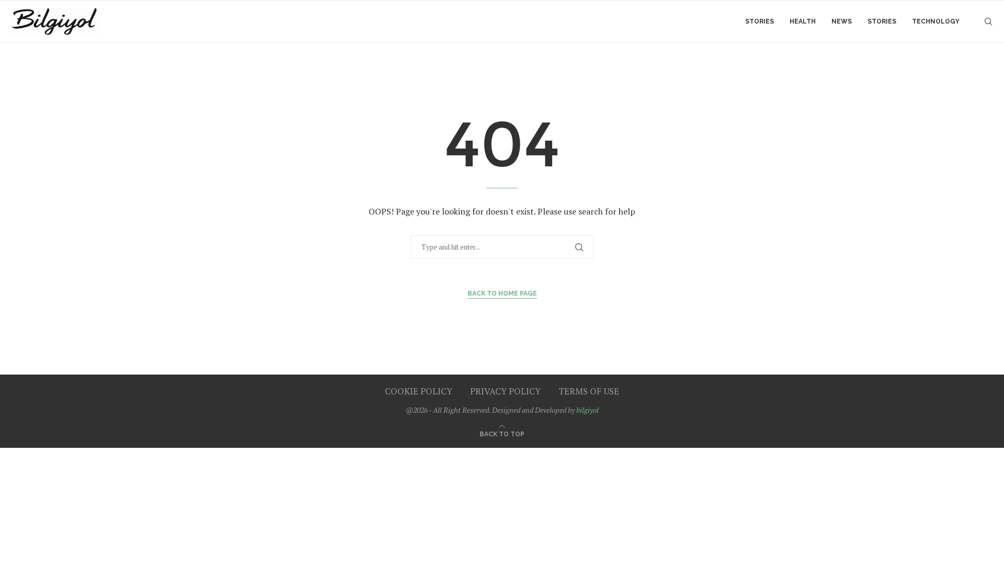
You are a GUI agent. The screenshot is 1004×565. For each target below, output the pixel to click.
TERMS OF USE (588, 391)
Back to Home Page (502, 293)
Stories (759, 21)
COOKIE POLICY (418, 391)
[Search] (988, 21)
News (841, 21)
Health (803, 21)
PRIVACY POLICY (505, 391)
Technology (936, 21)
